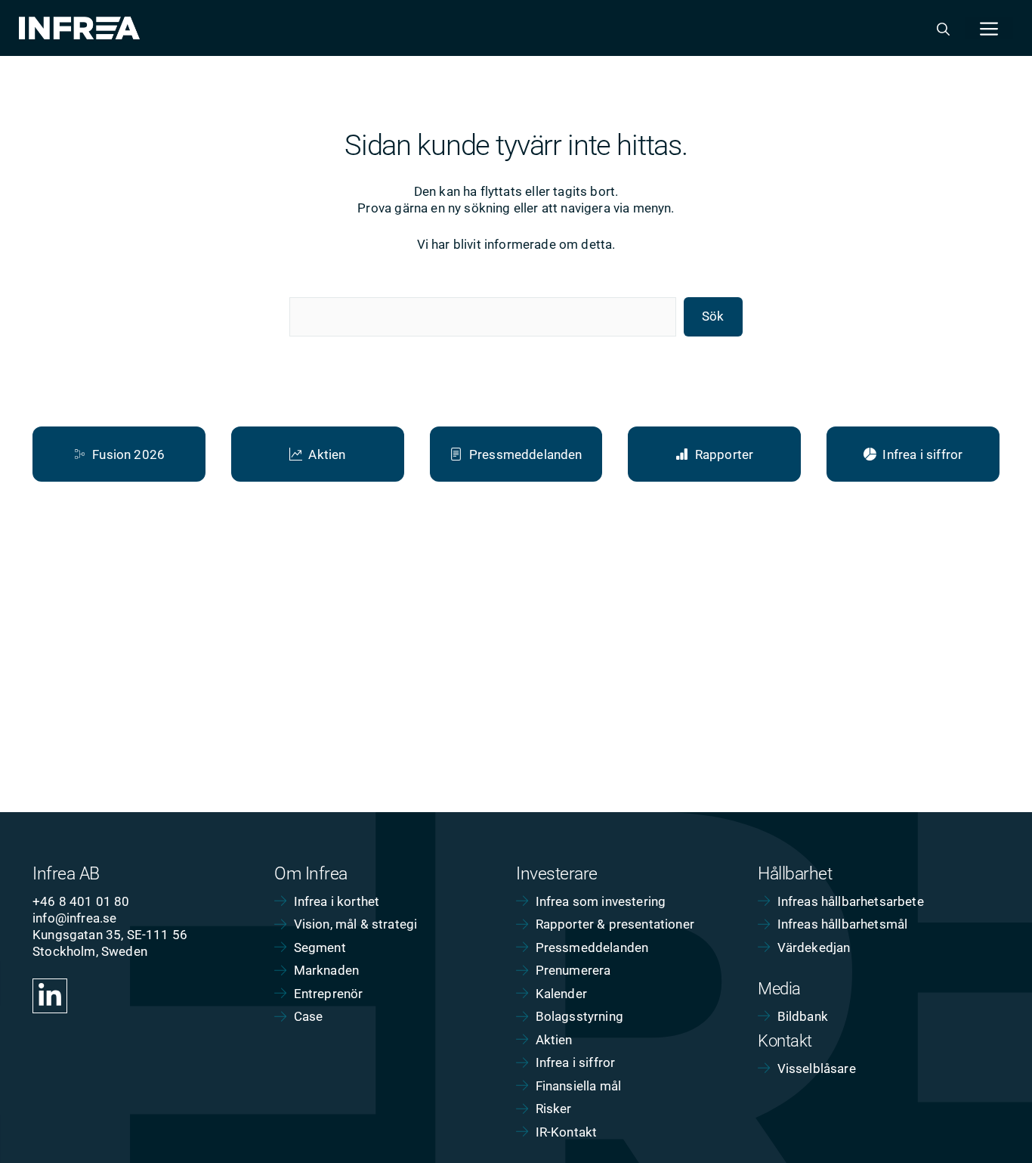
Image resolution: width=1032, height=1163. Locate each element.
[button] (943, 28)
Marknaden (327, 970)
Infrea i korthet (337, 901)
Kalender (561, 993)
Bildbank (802, 1016)
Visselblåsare (816, 1068)
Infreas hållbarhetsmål (842, 924)
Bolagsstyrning (579, 1016)
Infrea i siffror (576, 1062)
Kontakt (785, 1040)
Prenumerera (573, 970)
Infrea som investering (601, 901)
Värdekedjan (814, 947)
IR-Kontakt (567, 1132)
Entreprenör (328, 993)
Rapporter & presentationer (615, 924)
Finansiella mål (579, 1085)
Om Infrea (311, 874)
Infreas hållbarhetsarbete (850, 901)
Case (308, 1016)
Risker (554, 1108)
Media (779, 988)
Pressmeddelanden (592, 947)
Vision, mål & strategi (356, 924)
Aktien (554, 1039)
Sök (713, 316)
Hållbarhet (795, 874)
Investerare (557, 874)
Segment (320, 947)
